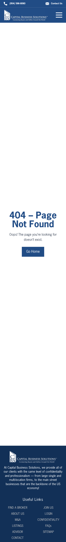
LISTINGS (17, 526)
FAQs (48, 526)
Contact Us (56, 4)
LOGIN (48, 514)
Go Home (33, 251)
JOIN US (48, 507)
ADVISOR (17, 532)
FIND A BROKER (17, 507)
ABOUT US (17, 514)
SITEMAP (48, 532)
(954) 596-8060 (17, 4)
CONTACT (18, 538)
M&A (18, 520)
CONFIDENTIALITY (48, 520)
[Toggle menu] (59, 15)
